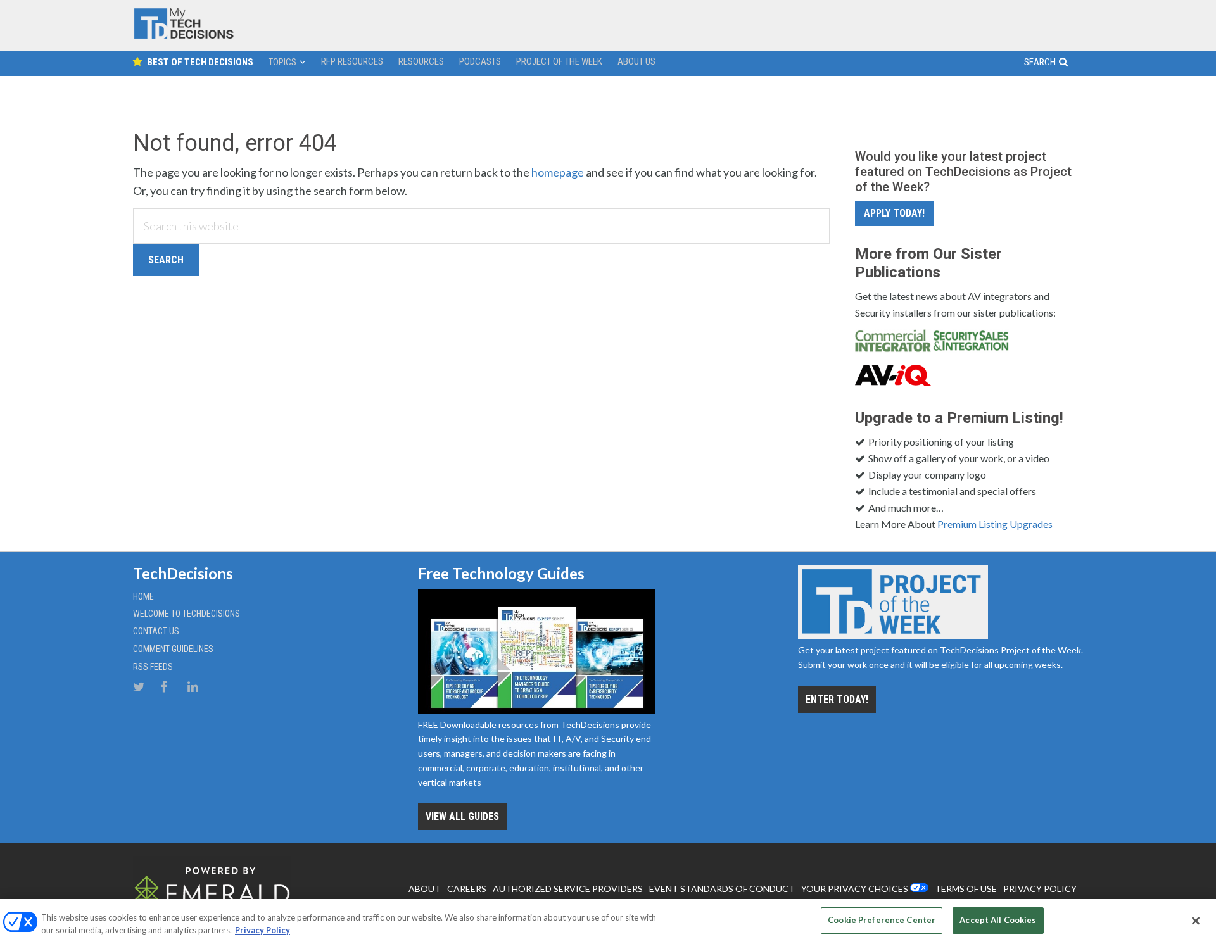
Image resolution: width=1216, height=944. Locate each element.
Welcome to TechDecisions (186, 613)
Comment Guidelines (173, 649)
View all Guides (462, 816)
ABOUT (424, 888)
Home (143, 596)
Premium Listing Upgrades (995, 524)
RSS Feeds (153, 667)
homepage (557, 172)
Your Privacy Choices (854, 888)
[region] (608, 921)
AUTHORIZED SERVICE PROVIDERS (568, 888)
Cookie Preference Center (881, 920)
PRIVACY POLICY (1040, 888)
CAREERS (466, 888)
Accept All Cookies (998, 920)
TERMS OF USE (966, 888)
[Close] (1196, 921)
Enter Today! (837, 699)
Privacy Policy (262, 930)
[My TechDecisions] (183, 36)
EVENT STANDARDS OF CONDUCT (722, 888)
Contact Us (156, 631)
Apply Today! (894, 213)
